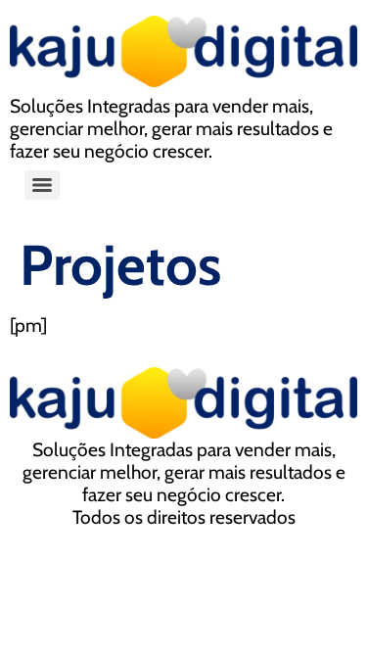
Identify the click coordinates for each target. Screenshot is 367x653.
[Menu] (42, 185)
